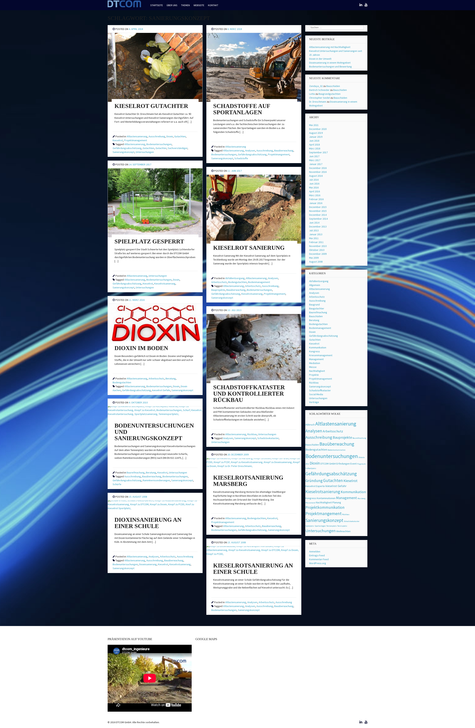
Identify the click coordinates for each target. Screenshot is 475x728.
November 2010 (318, 246)
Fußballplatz (310, 468)
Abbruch (310, 424)
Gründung (313, 480)
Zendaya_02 (316, 86)
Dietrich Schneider (319, 90)
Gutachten (180, 136)
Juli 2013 (314, 230)
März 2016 (314, 195)
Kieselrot (118, 140)
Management (316, 359)
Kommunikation (317, 347)
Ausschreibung (157, 136)
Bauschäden (333, 86)
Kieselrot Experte (315, 486)
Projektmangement (278, 154)
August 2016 (316, 175)
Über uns (172, 5)
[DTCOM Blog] (124, 7)
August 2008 (316, 261)
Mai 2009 (314, 257)
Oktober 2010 (316, 250)
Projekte (314, 374)
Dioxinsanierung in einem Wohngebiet (329, 62)
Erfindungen (343, 463)
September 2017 (318, 152)
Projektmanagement (135, 140)
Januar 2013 (315, 234)
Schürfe (117, 484)
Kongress (314, 351)
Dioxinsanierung (148, 564)
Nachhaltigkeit (317, 371)
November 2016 (318, 172)
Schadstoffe (241, 158)
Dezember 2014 (318, 214)
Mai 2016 (314, 187)
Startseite (156, 5)
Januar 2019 (315, 136)
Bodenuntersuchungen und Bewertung (330, 66)
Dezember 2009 (318, 253)
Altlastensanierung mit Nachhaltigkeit (329, 47)
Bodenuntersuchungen (159, 144)
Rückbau (252, 434)
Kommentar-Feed (319, 559)
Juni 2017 (314, 156)
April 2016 (314, 191)
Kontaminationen (326, 498)
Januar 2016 (315, 203)
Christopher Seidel (319, 97)
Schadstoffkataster (320, 390)
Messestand (310, 502)
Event (353, 463)
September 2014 (318, 218)
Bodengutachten (237, 282)
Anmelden (314, 551)
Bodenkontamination (336, 450)
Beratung (171, 378)
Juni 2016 (314, 183)
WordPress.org (317, 563)
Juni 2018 (314, 140)
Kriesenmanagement (320, 355)
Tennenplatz (331, 526)
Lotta (312, 94)
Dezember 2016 (318, 168)
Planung (336, 502)
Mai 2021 (314, 125)
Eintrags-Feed (317, 555)
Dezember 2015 (318, 207)
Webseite (199, 5)
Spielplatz (309, 526)
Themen (185, 5)
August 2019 (316, 133)
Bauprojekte (218, 290)
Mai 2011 (314, 238)
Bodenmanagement (259, 282)
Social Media (316, 394)
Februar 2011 (316, 242)
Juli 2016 (314, 179)
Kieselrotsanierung (164, 283)
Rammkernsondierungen (156, 480)
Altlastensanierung (137, 136)
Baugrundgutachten (329, 94)
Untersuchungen (145, 152)
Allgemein (314, 285)
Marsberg (361, 498)
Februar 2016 (316, 199)
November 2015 (318, 211)
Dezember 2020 (318, 129)
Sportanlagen (320, 526)
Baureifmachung (136, 472)
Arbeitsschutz (219, 282)
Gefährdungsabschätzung (127, 148)
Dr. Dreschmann (317, 101)
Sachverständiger (177, 148)
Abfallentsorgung (235, 278)
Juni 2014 (314, 222)
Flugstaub (361, 464)
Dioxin (169, 136)
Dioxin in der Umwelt (320, 58)
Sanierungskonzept (123, 152)
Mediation (314, 363)
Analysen (250, 150)
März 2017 (314, 160)
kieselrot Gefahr (161, 390)
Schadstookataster (268, 438)
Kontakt (213, 5)
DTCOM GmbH (328, 463)
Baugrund (314, 304)
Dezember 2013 (318, 226)
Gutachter (160, 148)
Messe (313, 367)
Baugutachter (316, 308)
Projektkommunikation (325, 507)
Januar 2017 (315, 164)
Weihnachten (343, 531)
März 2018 (314, 148)
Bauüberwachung (283, 150)
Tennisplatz (342, 526)
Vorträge (314, 402)
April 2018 (314, 144)
